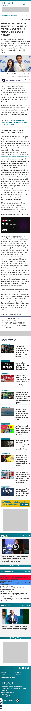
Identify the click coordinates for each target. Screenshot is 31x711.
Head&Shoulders (14, 318)
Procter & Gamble (9, 323)
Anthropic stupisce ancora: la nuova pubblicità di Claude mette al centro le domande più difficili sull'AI (22, 414)
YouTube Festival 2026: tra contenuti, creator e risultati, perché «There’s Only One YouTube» (14, 578)
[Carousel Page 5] (20, 565)
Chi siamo (3, 672)
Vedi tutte (25, 605)
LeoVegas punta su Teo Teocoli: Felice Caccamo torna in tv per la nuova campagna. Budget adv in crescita (23, 430)
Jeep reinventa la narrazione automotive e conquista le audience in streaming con (13, 594)
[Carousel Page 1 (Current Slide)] (10, 565)
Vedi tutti (25, 535)
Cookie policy (19, 672)
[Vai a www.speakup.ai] (29, 80)
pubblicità (21, 323)
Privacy (3, 675)
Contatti (18, 675)
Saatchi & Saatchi (8, 325)
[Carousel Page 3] (15, 565)
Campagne (14, 15)
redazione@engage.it (7, 692)
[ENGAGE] (7, 3)
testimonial (21, 325)
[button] (29, 4)
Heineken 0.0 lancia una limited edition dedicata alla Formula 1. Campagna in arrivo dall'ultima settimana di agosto (23, 397)
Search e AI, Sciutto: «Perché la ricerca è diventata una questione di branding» (15, 627)
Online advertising (9, 321)
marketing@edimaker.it (8, 696)
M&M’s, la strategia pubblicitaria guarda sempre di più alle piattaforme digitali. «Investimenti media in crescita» (23, 460)
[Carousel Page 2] (13, 565)
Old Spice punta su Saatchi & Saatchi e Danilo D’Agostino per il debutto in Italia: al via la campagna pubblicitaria (23, 381)
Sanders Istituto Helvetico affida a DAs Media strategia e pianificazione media (22, 366)
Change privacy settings (8, 677)
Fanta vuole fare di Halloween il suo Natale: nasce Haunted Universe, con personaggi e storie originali (22, 351)
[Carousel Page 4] (18, 565)
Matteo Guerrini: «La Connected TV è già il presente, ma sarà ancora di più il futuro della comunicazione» (15, 558)
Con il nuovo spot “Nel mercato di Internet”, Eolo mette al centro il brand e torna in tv (22, 492)
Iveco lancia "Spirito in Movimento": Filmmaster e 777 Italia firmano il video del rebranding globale (23, 445)
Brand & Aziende (5, 15)
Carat (4, 318)
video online (7, 327)
